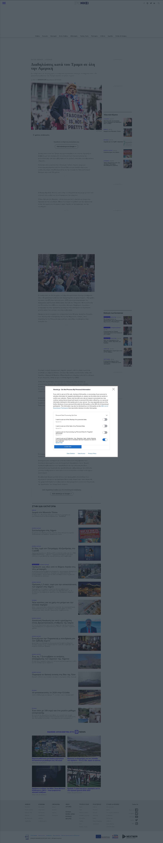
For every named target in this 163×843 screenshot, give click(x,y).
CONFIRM (67, 446)
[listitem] (81, 415)
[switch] (104, 419)
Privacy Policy (92, 453)
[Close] (114, 390)
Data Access (81, 453)
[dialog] (81, 421)
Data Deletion (71, 453)
